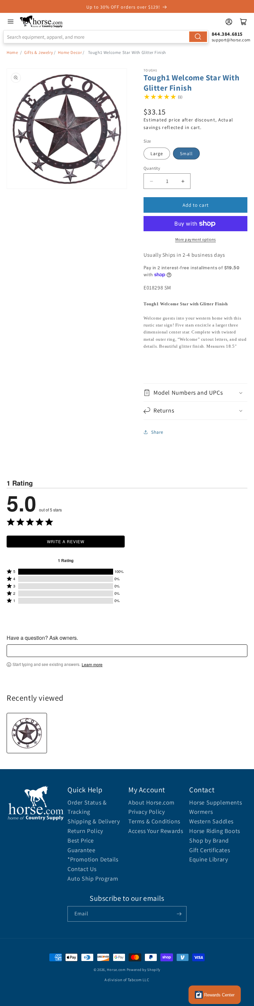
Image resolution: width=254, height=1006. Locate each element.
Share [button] (157, 432)
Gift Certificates (209, 850)
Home (12, 52)
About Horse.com (151, 802)
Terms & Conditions (154, 821)
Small (186, 153)
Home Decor (70, 52)
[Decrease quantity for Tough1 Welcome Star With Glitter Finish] (151, 181)
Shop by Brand (209, 840)
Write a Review (65, 541)
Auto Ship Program (92, 878)
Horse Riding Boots (214, 831)
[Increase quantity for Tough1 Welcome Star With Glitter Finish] (182, 181)
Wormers (201, 811)
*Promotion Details (92, 859)
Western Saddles (211, 821)
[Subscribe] (179, 914)
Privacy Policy (146, 811)
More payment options (195, 239)
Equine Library (208, 859)
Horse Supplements (215, 802)
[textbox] (127, 650)
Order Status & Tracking (86, 807)
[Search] (198, 36)
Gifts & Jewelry (38, 52)
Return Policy (85, 831)
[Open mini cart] (243, 22)
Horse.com (116, 969)
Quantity (152, 168)
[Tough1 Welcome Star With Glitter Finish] (26, 733)
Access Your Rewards (155, 831)
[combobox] (105, 36)
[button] (195, 392)
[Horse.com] (41, 21)
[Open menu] (10, 21)
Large (156, 153)
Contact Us (82, 869)
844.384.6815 (227, 34)
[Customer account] (229, 22)
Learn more (92, 664)
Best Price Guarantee (81, 845)
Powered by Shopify (144, 969)
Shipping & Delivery (93, 821)
